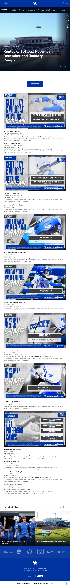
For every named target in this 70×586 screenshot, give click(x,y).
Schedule (30, 10)
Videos (40, 10)
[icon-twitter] (67, 20)
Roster (14, 10)
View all (61, 507)
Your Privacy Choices (40, 584)
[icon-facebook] (67, 16)
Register (35, 84)
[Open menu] (67, 3)
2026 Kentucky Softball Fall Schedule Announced (14, 542)
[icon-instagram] (67, 24)
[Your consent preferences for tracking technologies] (67, 584)
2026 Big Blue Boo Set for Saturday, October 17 (52, 542)
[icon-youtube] (67, 27)
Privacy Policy (27, 571)
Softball (5, 10)
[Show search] (63, 3)
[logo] (35, 563)
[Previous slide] (2, 528)
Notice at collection (23, 584)
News (21, 10)
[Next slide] (68, 528)
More (63, 10)
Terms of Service (35, 571)
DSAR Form (44, 571)
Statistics (50, 10)
